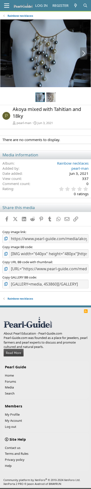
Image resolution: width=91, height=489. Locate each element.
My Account (13, 420)
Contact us (12, 448)
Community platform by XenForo (41, 480)
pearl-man (24, 123)
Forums (10, 381)
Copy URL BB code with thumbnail (27, 262)
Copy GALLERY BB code (19, 277)
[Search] (85, 5)
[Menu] (6, 5)
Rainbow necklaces (73, 163)
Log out (10, 426)
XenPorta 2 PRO (13, 484)
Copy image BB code (17, 247)
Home (9, 375)
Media (9, 387)
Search (10, 393)
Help (8, 466)
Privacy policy (15, 459)
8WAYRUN (55, 484)
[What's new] (75, 5)
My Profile (12, 414)
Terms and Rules (16, 453)
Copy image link (13, 232)
